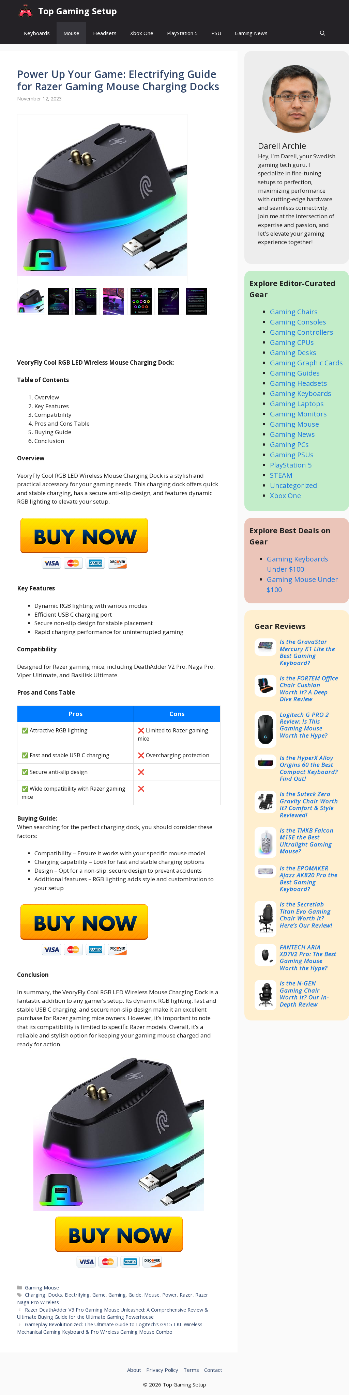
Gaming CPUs (292, 342)
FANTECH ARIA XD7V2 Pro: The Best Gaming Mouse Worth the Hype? (308, 957)
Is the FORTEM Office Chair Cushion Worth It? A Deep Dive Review (309, 688)
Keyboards (37, 33)
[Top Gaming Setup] (26, 11)
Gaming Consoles (298, 322)
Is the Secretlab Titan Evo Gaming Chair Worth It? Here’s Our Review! (306, 914)
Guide (134, 1294)
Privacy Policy (162, 1369)
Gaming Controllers (301, 332)
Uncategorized (293, 485)
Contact (213, 1369)
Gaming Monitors (298, 413)
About (134, 1369)
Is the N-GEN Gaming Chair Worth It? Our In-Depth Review (304, 993)
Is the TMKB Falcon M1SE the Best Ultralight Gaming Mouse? (307, 840)
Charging (35, 1294)
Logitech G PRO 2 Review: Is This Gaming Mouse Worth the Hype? (304, 725)
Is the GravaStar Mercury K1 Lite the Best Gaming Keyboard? (307, 652)
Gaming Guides (295, 373)
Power (169, 1294)
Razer (186, 1294)
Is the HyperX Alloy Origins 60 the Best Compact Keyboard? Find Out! (309, 768)
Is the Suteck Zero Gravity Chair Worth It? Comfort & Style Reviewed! (309, 804)
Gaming (117, 1294)
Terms (191, 1369)
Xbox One (141, 33)
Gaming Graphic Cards (306, 362)
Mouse (71, 33)
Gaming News (251, 33)
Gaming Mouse (42, 1287)
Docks (55, 1294)
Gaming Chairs (294, 311)
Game (99, 1294)
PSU (216, 33)
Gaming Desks (293, 352)
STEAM (281, 475)
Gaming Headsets (298, 383)
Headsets (105, 33)
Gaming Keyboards (300, 393)
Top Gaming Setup (77, 11)
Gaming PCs (289, 444)
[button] (322, 33)
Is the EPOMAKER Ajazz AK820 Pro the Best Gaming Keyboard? (308, 878)
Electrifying (77, 1294)
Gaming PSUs (292, 454)
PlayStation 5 (182, 33)
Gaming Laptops (297, 403)
